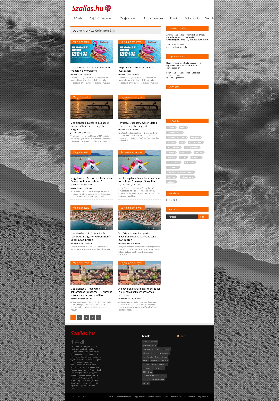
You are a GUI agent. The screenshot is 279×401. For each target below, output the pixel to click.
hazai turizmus (195, 142)
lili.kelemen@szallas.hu (175, 78)
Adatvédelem (189, 396)
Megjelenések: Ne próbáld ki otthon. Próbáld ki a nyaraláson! (90, 69)
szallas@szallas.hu (179, 47)
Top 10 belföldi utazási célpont (180, 172)
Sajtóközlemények (101, 18)
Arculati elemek (153, 18)
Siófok (183, 157)
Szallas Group (173, 162)
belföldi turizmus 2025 (176, 137)
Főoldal (78, 18)
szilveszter (189, 162)
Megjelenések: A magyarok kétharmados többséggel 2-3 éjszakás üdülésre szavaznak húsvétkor (91, 292)
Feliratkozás (192, 18)
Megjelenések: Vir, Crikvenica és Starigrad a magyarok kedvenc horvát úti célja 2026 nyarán (90, 236)
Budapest (195, 137)
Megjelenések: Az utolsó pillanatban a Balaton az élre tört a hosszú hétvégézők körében (91, 181)
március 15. (184, 152)
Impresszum (203, 396)
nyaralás (198, 152)
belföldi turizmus (174, 132)
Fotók (173, 18)
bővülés (171, 142)
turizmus (171, 177)
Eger (181, 142)
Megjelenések (128, 18)
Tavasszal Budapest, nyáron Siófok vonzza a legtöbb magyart (137, 124)
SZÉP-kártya (173, 167)
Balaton (171, 127)
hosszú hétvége (191, 147)
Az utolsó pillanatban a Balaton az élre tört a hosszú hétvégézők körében (139, 179)
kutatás (171, 152)
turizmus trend (187, 177)
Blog (182, 336)
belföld (182, 127)
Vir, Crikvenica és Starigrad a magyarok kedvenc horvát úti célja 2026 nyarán (137, 236)
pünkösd (171, 157)
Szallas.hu (196, 157)
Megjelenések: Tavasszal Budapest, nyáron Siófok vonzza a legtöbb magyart (89, 126)
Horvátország (173, 147)
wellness (171, 182)
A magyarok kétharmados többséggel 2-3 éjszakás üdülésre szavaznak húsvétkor (139, 292)
